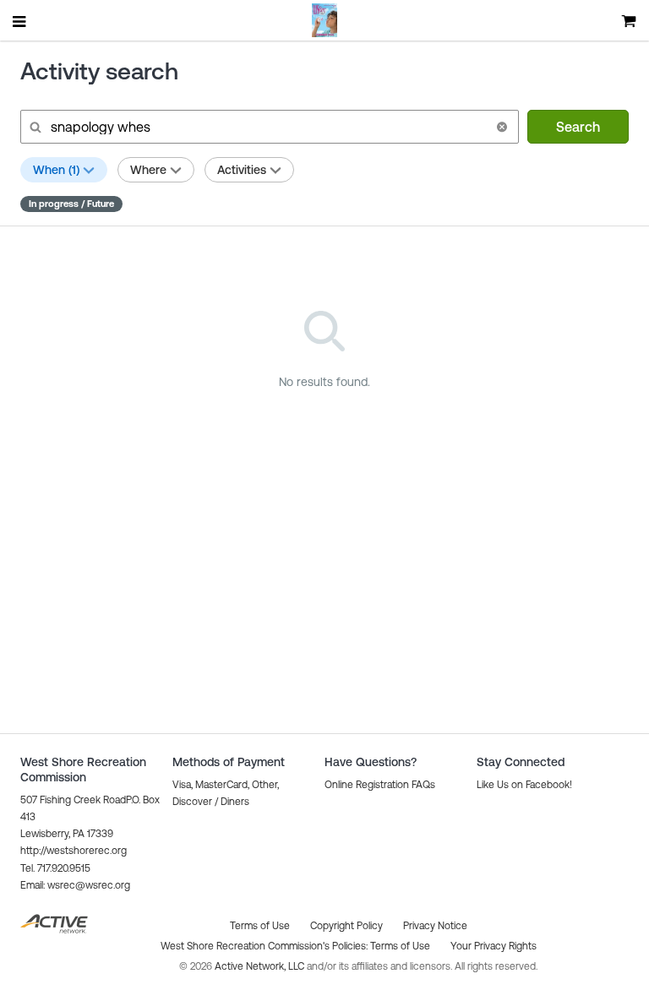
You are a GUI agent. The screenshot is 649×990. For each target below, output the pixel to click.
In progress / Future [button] (71, 204)
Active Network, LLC (261, 966)
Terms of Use (400, 946)
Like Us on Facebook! (524, 785)
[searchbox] (268, 127)
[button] (502, 127)
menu (20, 21)
